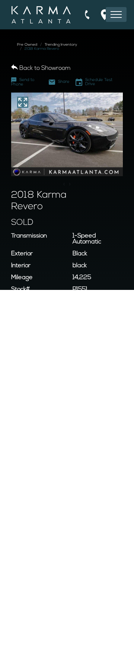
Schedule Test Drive (98, 82)
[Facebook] (62, 646)
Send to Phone (23, 82)
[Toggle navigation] (116, 14)
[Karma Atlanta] (41, 14)
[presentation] (64, 185)
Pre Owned (27, 45)
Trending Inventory (61, 45)
